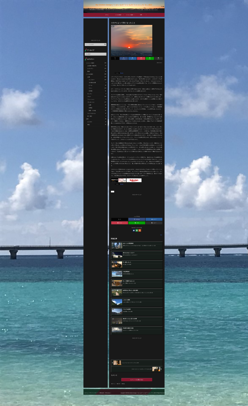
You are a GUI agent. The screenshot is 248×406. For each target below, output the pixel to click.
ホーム (86, 392)
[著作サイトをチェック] (134, 230)
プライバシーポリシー (93, 392)
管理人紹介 (102, 392)
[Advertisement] (137, 67)
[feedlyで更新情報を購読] (136, 230)
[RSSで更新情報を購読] (139, 230)
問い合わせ (108, 392)
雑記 (113, 191)
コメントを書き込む (136, 379)
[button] (158, 58)
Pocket (121, 73)
